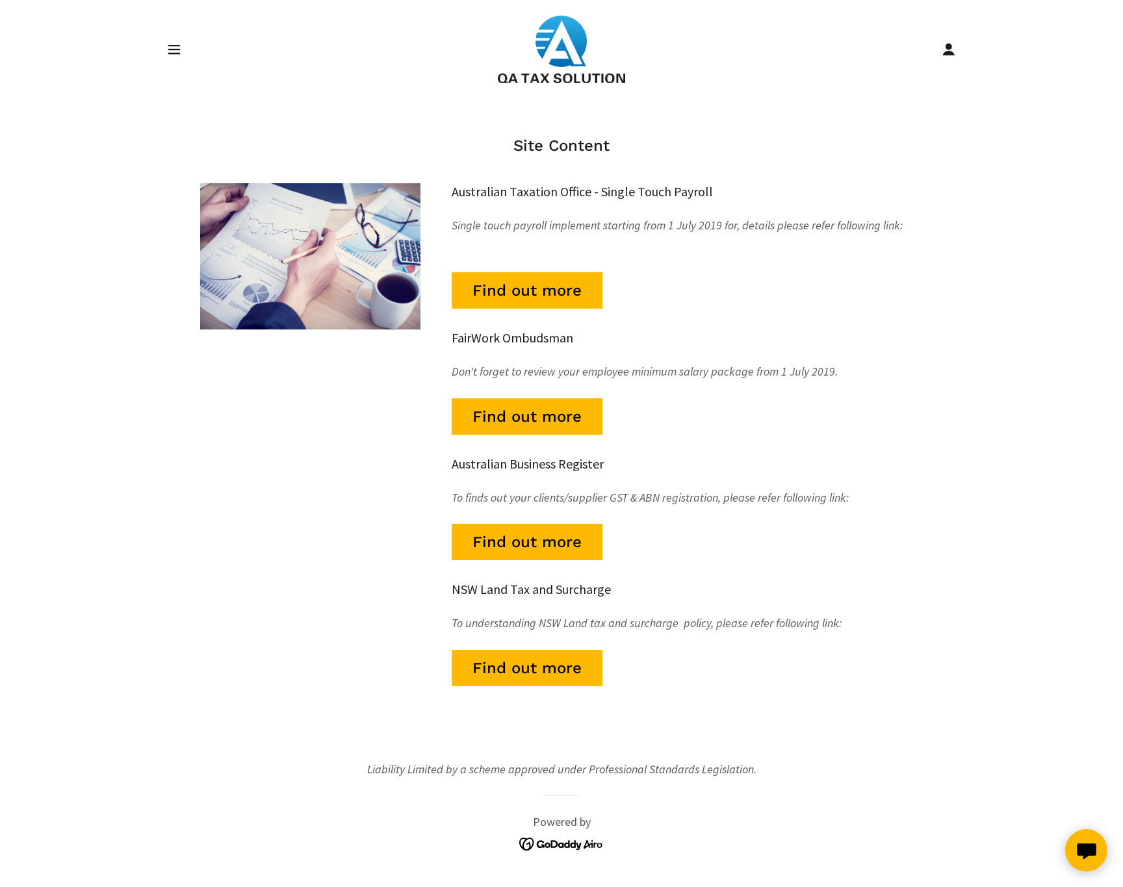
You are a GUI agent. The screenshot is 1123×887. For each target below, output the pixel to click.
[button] (174, 49)
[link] (561, 47)
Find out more (527, 290)
